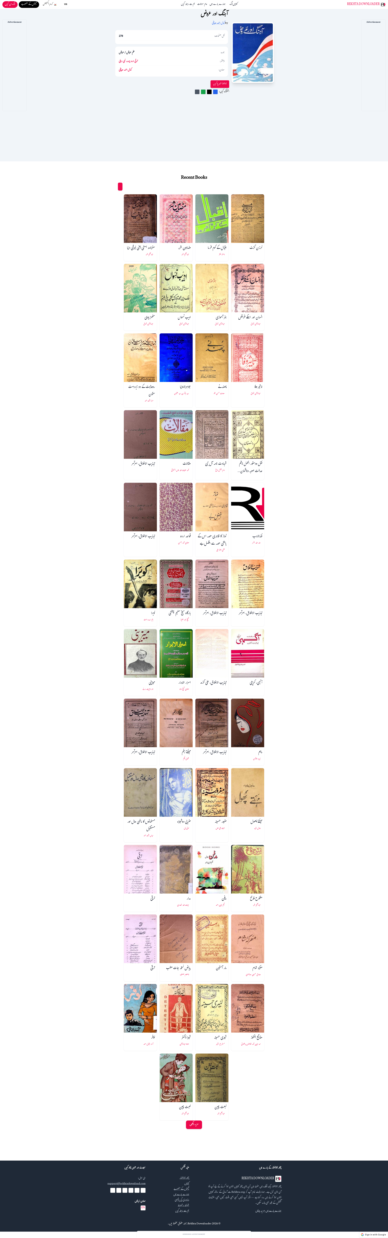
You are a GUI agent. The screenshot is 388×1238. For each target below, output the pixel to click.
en (143, 1208)
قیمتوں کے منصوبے (181, 1189)
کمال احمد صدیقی (218, 23)
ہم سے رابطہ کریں (188, 4)
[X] (137, 1190)
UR (65, 4)
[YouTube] (131, 1190)
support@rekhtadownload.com (126, 1184)
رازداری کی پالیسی (182, 1200)
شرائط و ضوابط (183, 1205)
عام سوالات (202, 4)
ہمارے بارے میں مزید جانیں (268, 1211)
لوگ (231, 4)
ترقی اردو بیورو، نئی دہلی (128, 61)
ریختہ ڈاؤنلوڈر (184, 1178)
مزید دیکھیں (194, 1124)
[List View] (114, 187)
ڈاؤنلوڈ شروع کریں (220, 84)
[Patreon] (113, 1190)
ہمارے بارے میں (217, 4)
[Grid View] (120, 187)
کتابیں (235, 4)
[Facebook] (143, 1190)
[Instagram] (125, 1190)
